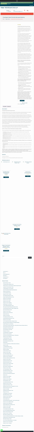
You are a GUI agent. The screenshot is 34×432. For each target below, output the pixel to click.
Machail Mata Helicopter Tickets (7, 394)
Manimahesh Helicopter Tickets (7, 418)
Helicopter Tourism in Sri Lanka (7, 383)
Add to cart (22, 100)
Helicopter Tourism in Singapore (7, 302)
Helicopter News (5, 342)
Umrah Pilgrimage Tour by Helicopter (8, 332)
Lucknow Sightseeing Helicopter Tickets (8, 305)
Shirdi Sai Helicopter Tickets (6, 380)
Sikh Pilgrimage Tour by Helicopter (7, 339)
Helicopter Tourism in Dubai (6, 301)
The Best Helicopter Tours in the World (8, 288)
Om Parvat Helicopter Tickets (7, 292)
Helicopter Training (5, 345)
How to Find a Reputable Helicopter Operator (9, 410)
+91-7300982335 (8, 11)
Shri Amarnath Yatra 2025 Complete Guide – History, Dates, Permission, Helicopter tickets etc (15, 325)
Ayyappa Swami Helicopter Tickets (7, 384)
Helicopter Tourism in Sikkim (7, 352)
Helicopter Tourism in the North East (8, 312)
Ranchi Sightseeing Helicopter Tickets (8, 295)
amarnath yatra (5, 271)
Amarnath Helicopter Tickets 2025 (7, 329)
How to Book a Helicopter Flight (7, 353)
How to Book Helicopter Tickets (7, 369)
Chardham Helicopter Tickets (7, 350)
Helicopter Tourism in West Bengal (7, 396)
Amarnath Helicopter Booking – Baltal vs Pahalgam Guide (10, 308)
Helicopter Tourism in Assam (7, 359)
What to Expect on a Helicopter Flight (8, 366)
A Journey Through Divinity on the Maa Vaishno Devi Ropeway (11, 343)
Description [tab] (4, 106)
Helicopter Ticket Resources (6, 291)
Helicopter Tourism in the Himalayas (8, 421)
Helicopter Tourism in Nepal (6, 407)
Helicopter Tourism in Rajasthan (7, 336)
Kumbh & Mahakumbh (6, 274)
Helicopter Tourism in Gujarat (7, 299)
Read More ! (9, 3)
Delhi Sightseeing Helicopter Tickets (8, 370)
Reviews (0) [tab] (8, 106)
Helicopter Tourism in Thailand (7, 294)
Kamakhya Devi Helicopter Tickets (7, 360)
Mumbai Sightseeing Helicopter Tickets (8, 326)
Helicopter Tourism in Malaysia (7, 376)
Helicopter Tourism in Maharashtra (7, 403)
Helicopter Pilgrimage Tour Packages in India (9, 404)
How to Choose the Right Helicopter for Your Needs (9, 420)
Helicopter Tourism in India (6, 377)
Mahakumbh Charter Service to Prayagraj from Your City (10, 386)
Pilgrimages (4, 275)
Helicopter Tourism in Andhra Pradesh (8, 363)
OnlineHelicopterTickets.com (11, 7)
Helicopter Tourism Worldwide (7, 298)
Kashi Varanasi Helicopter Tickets (7, 309)
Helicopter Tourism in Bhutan (7, 319)
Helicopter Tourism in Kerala (6, 311)
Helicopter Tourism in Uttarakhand (7, 356)
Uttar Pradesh (5, 278)
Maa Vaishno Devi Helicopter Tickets (8, 414)
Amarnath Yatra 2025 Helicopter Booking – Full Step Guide (10, 335)
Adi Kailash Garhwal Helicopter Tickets (8, 390)
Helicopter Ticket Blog (6, 349)
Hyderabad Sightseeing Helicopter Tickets (8, 318)
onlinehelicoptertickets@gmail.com (18, 11)
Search (30, 257)
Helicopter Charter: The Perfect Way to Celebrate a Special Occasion (12, 285)
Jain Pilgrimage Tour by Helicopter (7, 393)
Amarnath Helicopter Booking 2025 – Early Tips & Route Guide (11, 400)
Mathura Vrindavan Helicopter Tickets (8, 411)
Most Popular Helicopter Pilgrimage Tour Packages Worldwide (11, 322)
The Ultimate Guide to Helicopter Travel (8, 284)
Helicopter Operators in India (7, 397)
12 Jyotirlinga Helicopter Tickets (7, 346)
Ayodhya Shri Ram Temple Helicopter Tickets (9, 417)
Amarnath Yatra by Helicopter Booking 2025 (9, 373)
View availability (6, 250)
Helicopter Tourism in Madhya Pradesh (8, 401)
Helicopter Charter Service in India (7, 387)
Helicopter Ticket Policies (6, 315)
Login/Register (31, 5)
